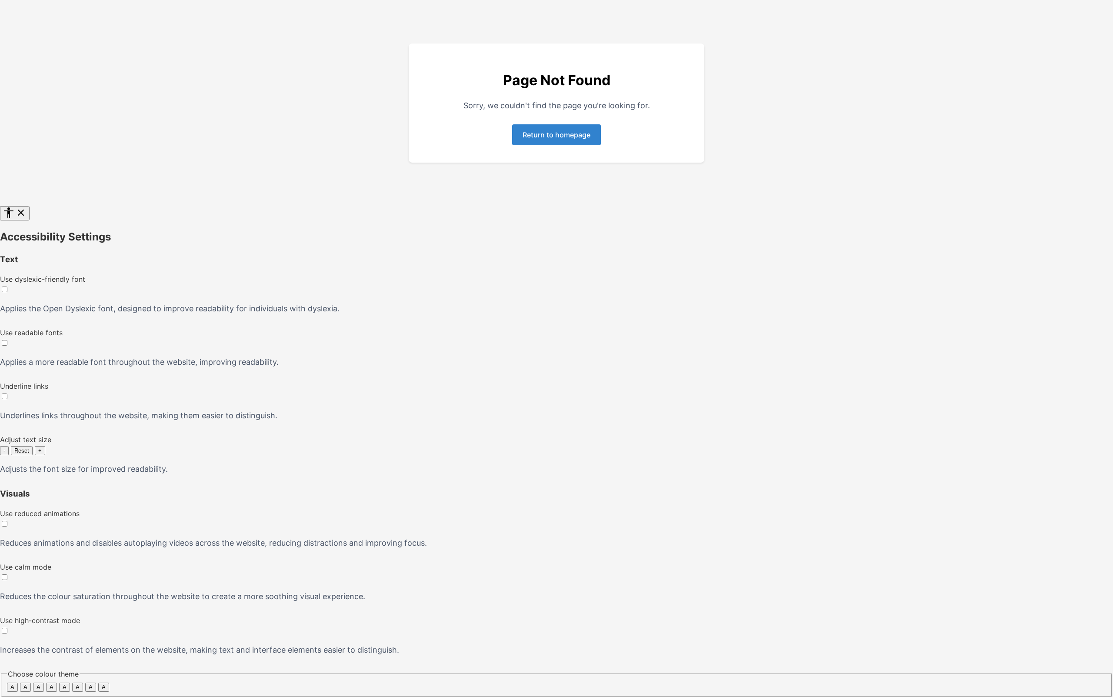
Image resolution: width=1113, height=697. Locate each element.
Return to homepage (556, 134)
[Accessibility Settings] (15, 213)
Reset (21, 450)
